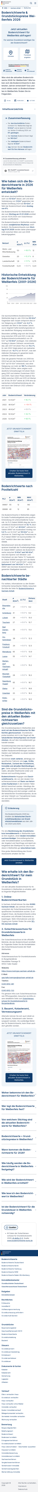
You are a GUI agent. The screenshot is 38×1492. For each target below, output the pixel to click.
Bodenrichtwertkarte (9, 1334)
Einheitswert (6, 1355)
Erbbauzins (6, 1303)
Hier (9, 147)
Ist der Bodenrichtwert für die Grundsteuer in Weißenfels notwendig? (18, 1209)
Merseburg (6, 652)
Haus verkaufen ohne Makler (12, 1404)
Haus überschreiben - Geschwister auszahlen (19, 1447)
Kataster (5, 1370)
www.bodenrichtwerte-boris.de (20, 1241)
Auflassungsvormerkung (11, 1309)
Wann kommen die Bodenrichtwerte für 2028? (16, 1151)
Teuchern (6, 622)
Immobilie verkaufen (9, 1407)
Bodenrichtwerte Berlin (10, 1266)
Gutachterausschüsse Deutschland (14, 1287)
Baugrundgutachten (9, 1428)
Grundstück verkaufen (10, 1398)
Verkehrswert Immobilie (10, 1466)
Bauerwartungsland (9, 1328)
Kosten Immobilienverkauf (11, 1410)
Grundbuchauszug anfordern (12, 1313)
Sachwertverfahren (9, 1459)
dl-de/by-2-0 (17, 1238)
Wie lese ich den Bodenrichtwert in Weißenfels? (18, 1195)
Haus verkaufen (8, 1401)
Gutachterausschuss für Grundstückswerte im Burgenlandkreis (18, 1000)
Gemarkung (6, 1376)
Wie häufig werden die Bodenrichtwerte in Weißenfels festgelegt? (17, 1166)
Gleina (4, 688)
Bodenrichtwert (7, 1434)
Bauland (5, 1340)
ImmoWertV (6, 1306)
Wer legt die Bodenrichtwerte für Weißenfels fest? (18, 1108)
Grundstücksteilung (9, 1337)
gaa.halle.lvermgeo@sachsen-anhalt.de (17, 978)
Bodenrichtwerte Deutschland (13, 1263)
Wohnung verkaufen (9, 1420)
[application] (19, 295)
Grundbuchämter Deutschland (12, 1283)
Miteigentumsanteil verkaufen (12, 1413)
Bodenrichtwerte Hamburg (11, 1269)
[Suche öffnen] (31, 3)
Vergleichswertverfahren (11, 1462)
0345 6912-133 (8, 990)
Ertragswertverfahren (10, 1440)
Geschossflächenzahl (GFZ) (12, 1331)
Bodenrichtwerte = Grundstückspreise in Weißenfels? (17, 1138)
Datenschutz (22, 1489)
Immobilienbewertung (10, 1453)
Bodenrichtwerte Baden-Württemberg (15, 1275)
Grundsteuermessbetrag (10, 1352)
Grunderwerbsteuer (9, 1358)
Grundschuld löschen (9, 1316)
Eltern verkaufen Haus (10, 1394)
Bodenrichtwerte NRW (10, 1272)
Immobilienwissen (8, 1295)
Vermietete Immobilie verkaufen (13, 1416)
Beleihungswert (7, 1431)
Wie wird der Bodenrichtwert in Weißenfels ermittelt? (18, 1181)
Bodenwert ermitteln (9, 1437)
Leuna (4, 656)
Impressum (22, 1486)
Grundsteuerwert (8, 1349)
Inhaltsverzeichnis (12, 109)
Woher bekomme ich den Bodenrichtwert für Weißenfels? (18, 1094)
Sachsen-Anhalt (16, 8)
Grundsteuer (6, 1361)
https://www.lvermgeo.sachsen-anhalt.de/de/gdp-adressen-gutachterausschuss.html (19, 971)
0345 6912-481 (8, 984)
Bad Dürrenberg (5, 630)
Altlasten (5, 1382)
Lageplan (5, 1379)
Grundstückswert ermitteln (11, 1444)
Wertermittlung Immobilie (11, 1472)
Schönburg (6, 613)
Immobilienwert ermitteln (11, 1456)
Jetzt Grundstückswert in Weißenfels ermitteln (19, 861)
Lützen (5, 618)
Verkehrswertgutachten (10, 1469)
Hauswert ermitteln (9, 1450)
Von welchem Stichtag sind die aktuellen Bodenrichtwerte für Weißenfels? (17, 1122)
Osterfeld (6, 693)
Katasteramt (6, 1373)
